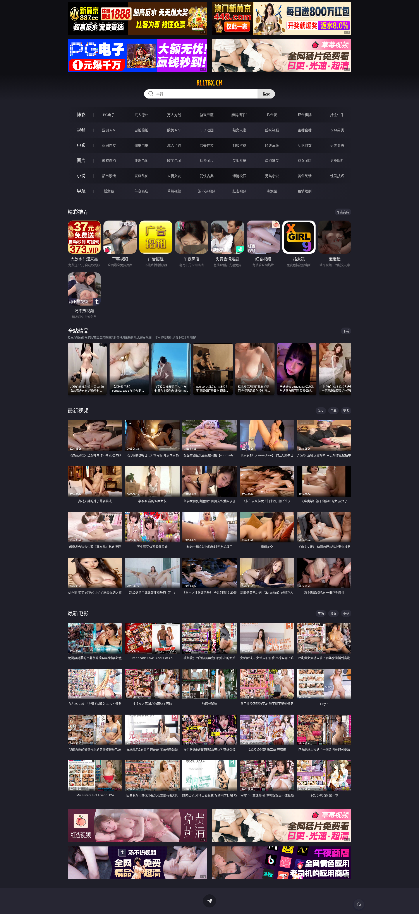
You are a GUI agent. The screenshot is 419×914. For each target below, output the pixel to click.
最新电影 (78, 613)
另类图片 (337, 160)
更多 (346, 411)
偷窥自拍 (109, 160)
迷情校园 (239, 175)
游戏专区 (207, 114)
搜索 (266, 94)
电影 (81, 145)
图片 (81, 160)
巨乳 (333, 411)
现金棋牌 (305, 114)
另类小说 (272, 175)
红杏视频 (239, 191)
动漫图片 (207, 160)
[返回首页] (359, 904)
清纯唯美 (272, 160)
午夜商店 (141, 191)
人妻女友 (174, 175)
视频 (81, 130)
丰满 (321, 613)
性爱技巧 (337, 175)
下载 (346, 331)
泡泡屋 (272, 191)
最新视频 (78, 410)
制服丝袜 (239, 145)
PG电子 (109, 114)
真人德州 (141, 114)
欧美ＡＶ (174, 130)
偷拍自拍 (141, 145)
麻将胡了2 (239, 114)
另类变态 (337, 145)
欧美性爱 (207, 145)
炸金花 (272, 114)
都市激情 (109, 175)
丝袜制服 (272, 130)
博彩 (81, 115)
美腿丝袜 (239, 160)
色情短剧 (305, 191)
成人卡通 (174, 145)
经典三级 (272, 145)
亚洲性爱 (109, 145)
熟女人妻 (239, 130)
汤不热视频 (206, 191)
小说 (81, 176)
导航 (81, 191)
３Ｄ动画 (207, 130)
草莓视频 (174, 191)
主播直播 (305, 130)
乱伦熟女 (305, 145)
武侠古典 (207, 175)
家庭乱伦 (141, 175)
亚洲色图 (141, 160)
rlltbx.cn (209, 82)
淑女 (333, 613)
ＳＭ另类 (337, 130)
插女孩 (109, 191)
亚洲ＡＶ (109, 130)
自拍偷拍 (141, 130)
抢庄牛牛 (337, 114)
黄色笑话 (305, 175)
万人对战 (174, 114)
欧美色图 (174, 160)
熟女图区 (305, 160)
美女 (321, 411)
